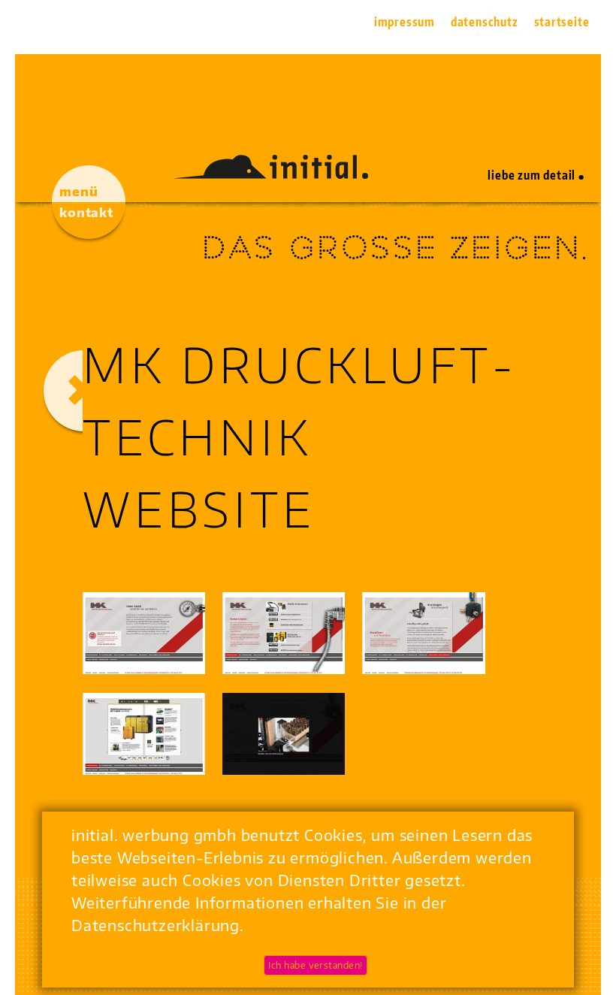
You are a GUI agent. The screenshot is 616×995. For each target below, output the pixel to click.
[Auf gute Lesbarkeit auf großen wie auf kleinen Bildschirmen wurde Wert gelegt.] (423, 633)
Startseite (562, 21)
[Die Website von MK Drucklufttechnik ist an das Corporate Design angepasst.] (144, 633)
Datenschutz (484, 21)
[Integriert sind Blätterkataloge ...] (144, 734)
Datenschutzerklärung (155, 924)
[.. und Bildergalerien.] (283, 734)
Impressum (404, 21)
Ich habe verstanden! (315, 965)
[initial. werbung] (270, 172)
